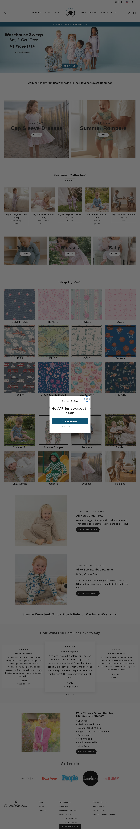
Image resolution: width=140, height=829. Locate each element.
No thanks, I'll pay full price (70, 427)
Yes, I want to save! (70, 421)
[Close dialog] (87, 399)
